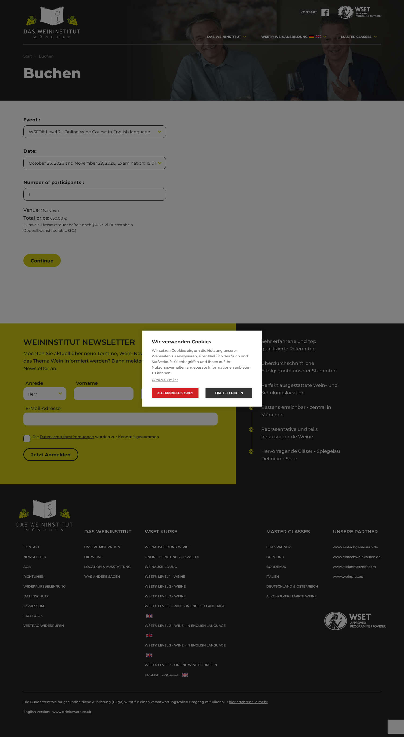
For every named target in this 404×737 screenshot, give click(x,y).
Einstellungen (229, 393)
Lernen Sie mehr (165, 379)
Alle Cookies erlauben (175, 392)
